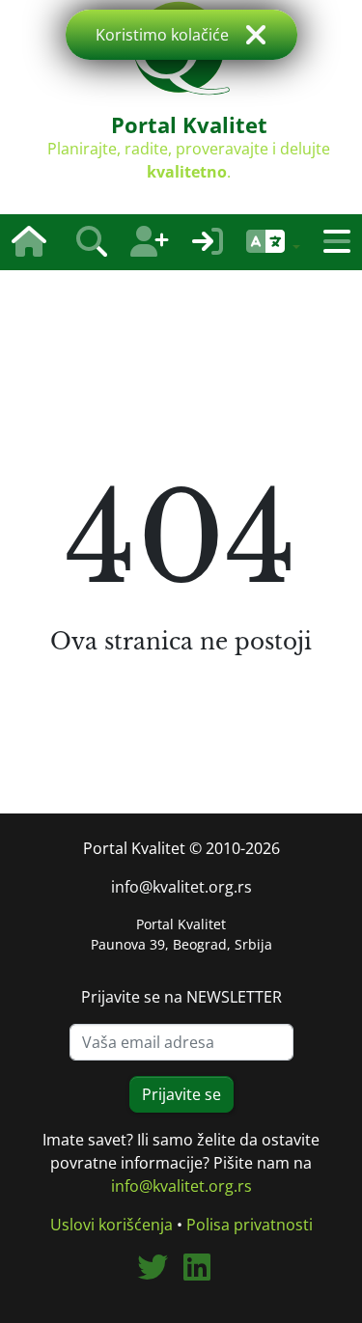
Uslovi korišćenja (111, 1224)
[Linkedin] (204, 1272)
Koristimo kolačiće (162, 34)
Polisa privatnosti (249, 1224)
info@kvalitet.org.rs (181, 886)
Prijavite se (181, 1094)
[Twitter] (160, 1272)
